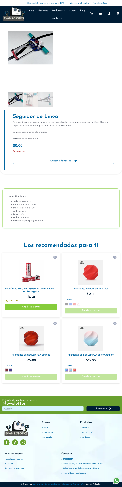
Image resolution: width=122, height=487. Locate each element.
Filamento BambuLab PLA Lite (91, 288)
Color (70, 299)
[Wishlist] (100, 14)
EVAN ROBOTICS (30, 139)
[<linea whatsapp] (116, 481)
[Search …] (118, 14)
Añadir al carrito (31, 307)
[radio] (66, 303)
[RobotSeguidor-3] (30, 48)
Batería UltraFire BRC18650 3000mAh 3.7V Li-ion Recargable (31, 290)
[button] (58, 11)
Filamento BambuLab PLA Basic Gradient (91, 354)
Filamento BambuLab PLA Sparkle (31, 354)
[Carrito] (91, 13)
